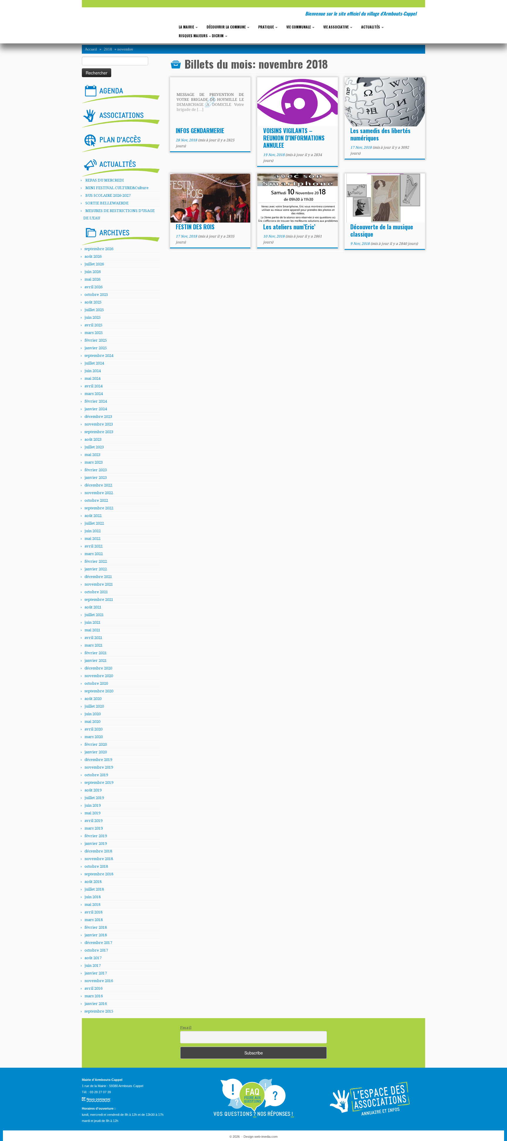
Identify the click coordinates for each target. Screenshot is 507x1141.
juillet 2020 (94, 706)
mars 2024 (93, 393)
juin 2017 (92, 965)
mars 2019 (93, 828)
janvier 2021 (95, 660)
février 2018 (95, 927)
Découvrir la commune (226, 26)
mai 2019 (92, 813)
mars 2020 (93, 737)
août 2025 (93, 302)
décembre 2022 (98, 485)
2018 (108, 49)
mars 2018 (93, 920)
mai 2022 (92, 538)
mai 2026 (92, 279)
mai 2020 (92, 721)
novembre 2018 (98, 859)
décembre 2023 (98, 416)
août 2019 (93, 790)
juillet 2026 (94, 264)
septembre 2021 (98, 599)
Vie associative (336, 26)
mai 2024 (92, 378)
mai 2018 (92, 904)
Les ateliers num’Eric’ (289, 226)
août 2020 (93, 698)
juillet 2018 (94, 889)
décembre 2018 (98, 851)
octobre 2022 (96, 500)
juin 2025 (92, 317)
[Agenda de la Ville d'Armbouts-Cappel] (121, 92)
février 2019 (95, 836)
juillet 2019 (94, 798)
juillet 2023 (94, 447)
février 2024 (95, 401)
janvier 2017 (95, 973)
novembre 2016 (98, 981)
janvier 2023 (95, 477)
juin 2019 (92, 805)
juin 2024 (92, 371)
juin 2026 (92, 271)
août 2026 (93, 256)
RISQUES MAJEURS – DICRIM (201, 35)
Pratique (266, 26)
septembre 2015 (98, 1011)
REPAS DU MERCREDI (104, 180)
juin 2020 (92, 714)
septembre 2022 (98, 508)
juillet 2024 (94, 363)
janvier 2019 (95, 843)
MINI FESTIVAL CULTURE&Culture (116, 188)
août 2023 (93, 439)
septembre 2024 (98, 355)
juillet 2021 (94, 615)
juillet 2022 (94, 523)
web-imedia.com (266, 1136)
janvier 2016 (95, 1003)
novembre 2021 (98, 584)
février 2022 (95, 561)
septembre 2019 (98, 782)
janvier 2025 (95, 348)
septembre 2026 (98, 249)
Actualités (371, 26)
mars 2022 (93, 554)
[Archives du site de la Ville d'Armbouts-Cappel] (121, 234)
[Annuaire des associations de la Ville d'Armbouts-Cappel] (371, 1098)
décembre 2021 (98, 576)
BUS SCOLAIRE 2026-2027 (108, 195)
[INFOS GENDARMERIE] (210, 102)
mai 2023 (92, 454)
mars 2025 (93, 332)
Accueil (91, 49)
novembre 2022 (98, 493)
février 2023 (95, 470)
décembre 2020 (98, 668)
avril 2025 (93, 325)
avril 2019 (93, 820)
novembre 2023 (98, 424)
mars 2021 (93, 645)
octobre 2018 (96, 866)
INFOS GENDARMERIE (200, 130)
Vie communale (299, 26)
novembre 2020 (98, 676)
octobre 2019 (96, 775)
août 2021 (93, 607)
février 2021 (95, 653)
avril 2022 (93, 546)
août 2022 (93, 515)
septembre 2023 (98, 432)
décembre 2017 (98, 942)
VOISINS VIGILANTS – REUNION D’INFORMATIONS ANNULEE (294, 138)
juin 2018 (92, 897)
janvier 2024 (95, 409)
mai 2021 (92, 630)
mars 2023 (93, 462)
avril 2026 (93, 287)
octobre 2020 (96, 683)
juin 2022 (92, 531)
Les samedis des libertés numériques (380, 134)
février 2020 (95, 744)
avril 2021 (93, 637)
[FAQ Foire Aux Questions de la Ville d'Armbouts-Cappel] (253, 1098)
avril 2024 (93, 386)
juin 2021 (92, 622)
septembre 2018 (98, 874)
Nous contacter (98, 1099)
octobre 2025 (96, 294)
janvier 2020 (95, 752)
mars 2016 (93, 996)
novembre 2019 (98, 767)
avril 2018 (93, 912)
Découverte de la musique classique (381, 230)
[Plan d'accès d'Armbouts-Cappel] (121, 141)
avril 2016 (93, 988)
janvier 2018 (95, 935)
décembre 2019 (98, 759)
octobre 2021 (96, 592)
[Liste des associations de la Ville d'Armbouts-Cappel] (121, 117)
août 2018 (93, 881)
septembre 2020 (98, 691)
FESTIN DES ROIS (195, 226)
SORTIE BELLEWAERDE (107, 203)
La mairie (187, 26)
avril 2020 (93, 729)
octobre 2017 (96, 950)
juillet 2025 (94, 310)
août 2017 (93, 958)
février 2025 (95, 340)
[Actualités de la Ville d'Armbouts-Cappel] (121, 166)
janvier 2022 (95, 569)
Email (186, 1027)
